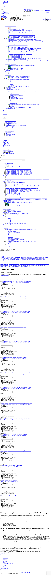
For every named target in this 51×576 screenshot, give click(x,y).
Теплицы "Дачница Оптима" (14, 265)
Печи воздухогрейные (10, 87)
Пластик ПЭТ (8, 70)
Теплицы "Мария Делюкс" (6, 264)
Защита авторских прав (8, 563)
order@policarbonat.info (8, 151)
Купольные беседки (9, 63)
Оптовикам (5, 113)
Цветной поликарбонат (10, 38)
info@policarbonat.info (28, 9)
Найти (4, 118)
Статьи (4, 565)
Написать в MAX (47, 10)
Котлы (6, 78)
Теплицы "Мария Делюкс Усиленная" (20, 264)
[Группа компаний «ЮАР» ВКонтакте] (25, 572)
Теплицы (7, 46)
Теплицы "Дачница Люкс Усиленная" (11, 266)
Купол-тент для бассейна (10, 64)
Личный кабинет (6, 145)
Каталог (4, 25)
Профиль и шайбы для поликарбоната (13, 69)
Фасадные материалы (10, 108)
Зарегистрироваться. (4, 275)
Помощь (2, 555)
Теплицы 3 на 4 (22, 266)
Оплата (4, 111)
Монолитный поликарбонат (11, 44)
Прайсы (4, 562)
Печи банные (8, 75)
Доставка (5, 110)
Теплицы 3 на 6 (29, 266)
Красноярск (5, 12)
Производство (6, 561)
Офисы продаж (6, 143)
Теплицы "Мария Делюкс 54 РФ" (35, 264)
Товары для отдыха (9, 71)
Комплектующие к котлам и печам (12, 89)
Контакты (47, 15)
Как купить (5, 566)
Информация (3, 554)
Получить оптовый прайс (8, 153)
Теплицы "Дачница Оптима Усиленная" (29, 265)
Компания (2, 553)
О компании (5, 558)
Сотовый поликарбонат (10, 26)
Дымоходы (7, 90)
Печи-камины (8, 88)
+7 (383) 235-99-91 (28, 10)
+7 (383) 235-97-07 (4, 568)
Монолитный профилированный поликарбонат (15, 59)
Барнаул (4, 11)
